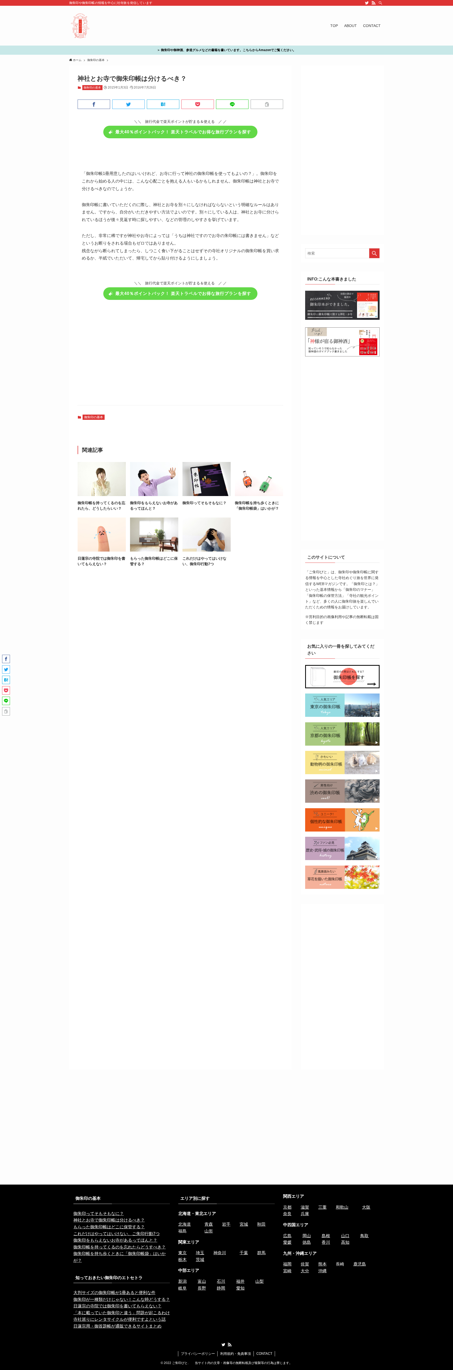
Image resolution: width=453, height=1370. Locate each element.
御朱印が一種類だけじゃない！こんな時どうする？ (121, 1299)
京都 (287, 1207)
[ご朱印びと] (80, 25)
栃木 (182, 1259)
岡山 (307, 1236)
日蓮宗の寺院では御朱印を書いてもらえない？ (117, 1306)
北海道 (184, 1224)
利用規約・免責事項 (235, 1354)
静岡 (221, 1288)
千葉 (244, 1253)
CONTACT (264, 1354)
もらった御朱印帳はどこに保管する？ (109, 1227)
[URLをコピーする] (267, 104)
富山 (202, 1281)
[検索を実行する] (374, 253)
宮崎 (287, 1271)
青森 (208, 1224)
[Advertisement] (180, 356)
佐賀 (305, 1264)
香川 (326, 1242)
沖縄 (322, 1271)
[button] (94, 104)
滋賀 (305, 1207)
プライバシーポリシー (198, 1354)
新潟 (182, 1281)
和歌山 (342, 1207)
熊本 (322, 1264)
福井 (240, 1281)
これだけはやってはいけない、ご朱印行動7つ (116, 1233)
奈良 (287, 1214)
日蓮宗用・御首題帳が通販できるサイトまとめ (117, 1326)
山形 (208, 1231)
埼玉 (200, 1253)
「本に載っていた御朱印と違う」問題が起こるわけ (121, 1313)
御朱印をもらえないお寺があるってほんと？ (115, 1240)
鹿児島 (359, 1264)
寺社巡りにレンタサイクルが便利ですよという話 (119, 1319)
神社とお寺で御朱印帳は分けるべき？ (109, 1220)
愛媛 (287, 1242)
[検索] (380, 3)
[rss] (373, 3)
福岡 (287, 1264)
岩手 (226, 1224)
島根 (326, 1236)
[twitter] (366, 3)
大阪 (366, 1207)
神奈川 (219, 1253)
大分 (305, 1271)
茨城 (200, 1259)
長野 (202, 1288)
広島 (287, 1236)
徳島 (307, 1242)
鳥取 (364, 1236)
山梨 (259, 1281)
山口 (345, 1236)
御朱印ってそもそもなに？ (98, 1213)
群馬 (261, 1253)
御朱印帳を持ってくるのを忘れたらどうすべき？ (119, 1247)
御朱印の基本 (92, 87)
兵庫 (305, 1214)
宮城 (244, 1224)
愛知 (240, 1288)
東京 (182, 1253)
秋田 (261, 1224)
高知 (345, 1242)
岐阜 (182, 1288)
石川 (221, 1281)
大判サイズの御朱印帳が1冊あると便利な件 (114, 1292)
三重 (322, 1207)
